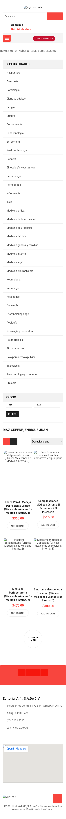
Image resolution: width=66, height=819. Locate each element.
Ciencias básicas (16, 98)
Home (4, 50)
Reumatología (15, 339)
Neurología (13, 288)
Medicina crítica (16, 210)
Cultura (11, 115)
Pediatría (12, 322)
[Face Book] (21, 672)
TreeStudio (47, 809)
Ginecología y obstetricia (21, 167)
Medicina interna (16, 253)
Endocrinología (15, 133)
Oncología (12, 305)
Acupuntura (13, 72)
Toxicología (13, 365)
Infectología (13, 193)
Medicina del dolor (17, 236)
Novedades (13, 296)
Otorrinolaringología (18, 314)
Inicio (9, 202)
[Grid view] (6, 441)
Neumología (14, 279)
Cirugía (11, 107)
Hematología (14, 176)
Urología (11, 382)
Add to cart (18, 526)
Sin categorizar (15, 348)
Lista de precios (44, 38)
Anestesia (12, 81)
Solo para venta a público (21, 357)
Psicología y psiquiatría (20, 331)
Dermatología (14, 124)
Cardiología (13, 90)
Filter (12, 414)
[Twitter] (29, 672)
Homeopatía (14, 184)
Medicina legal (15, 262)
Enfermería (13, 141)
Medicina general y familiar (22, 245)
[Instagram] (37, 672)
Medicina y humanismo (20, 270)
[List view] (13, 441)
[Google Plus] (44, 672)
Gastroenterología (17, 150)
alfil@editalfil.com (17, 713)
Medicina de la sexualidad (21, 219)
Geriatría (11, 158)
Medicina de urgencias (19, 227)
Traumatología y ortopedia (22, 374)
